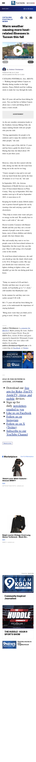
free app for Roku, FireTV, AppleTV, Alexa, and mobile (19, 393)
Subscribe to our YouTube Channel (17, 432)
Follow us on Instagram (14, 418)
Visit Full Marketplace (27, 456)
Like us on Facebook (18, 413)
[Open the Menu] (3, 2)
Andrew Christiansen (16, 69)
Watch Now (30, 3)
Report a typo (8, 443)
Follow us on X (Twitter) (15, 425)
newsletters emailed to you (16, 407)
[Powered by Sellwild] (31, 573)
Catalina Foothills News (7, 19)
